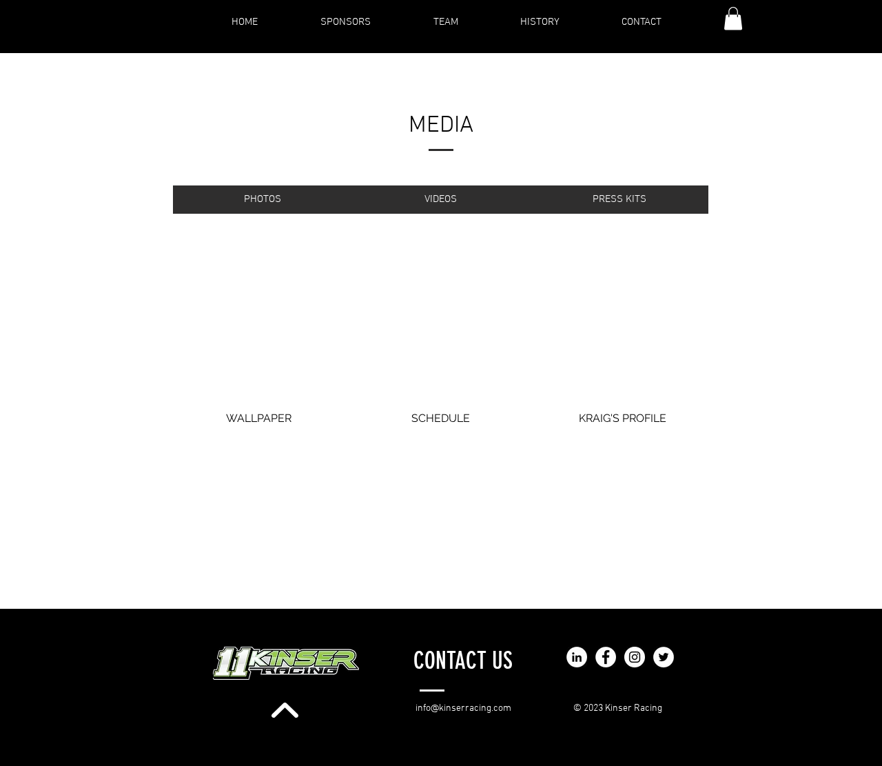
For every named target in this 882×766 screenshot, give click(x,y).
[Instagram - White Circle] (634, 657)
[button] (733, 18)
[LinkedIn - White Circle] (576, 657)
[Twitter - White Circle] (663, 657)
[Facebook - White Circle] (605, 657)
